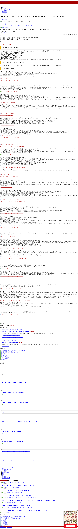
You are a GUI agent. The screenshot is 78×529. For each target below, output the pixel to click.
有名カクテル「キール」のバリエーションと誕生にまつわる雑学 (14, 372)
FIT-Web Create (25, 528)
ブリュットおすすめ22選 (6, 44)
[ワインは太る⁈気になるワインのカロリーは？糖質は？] (40, 429)
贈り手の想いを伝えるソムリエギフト (7, 351)
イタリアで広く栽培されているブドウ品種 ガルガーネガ (16, 495)
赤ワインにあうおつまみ (6, 478)
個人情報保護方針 (3, 527)
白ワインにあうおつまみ (6, 477)
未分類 (3, 475)
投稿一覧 (11, 325)
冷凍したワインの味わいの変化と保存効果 (10, 342)
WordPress (33, 528)
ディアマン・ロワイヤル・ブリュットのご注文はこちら (9, 80)
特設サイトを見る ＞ (5, 27)
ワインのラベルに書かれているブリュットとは (10, 42)
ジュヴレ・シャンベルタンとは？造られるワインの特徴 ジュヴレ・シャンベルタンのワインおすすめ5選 (28, 500)
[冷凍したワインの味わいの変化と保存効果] (9, 340)
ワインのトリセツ (4, 355)
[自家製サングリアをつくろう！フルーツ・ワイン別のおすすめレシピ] (40, 400)
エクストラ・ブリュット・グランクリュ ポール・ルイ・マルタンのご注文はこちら (13, 201)
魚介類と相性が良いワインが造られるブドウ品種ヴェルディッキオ (19, 485)
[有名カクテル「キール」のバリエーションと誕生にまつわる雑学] (40, 371)
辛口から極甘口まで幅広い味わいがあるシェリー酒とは (16, 505)
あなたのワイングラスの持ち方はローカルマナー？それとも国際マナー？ (16, 451)
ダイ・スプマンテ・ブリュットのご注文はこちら (8, 102)
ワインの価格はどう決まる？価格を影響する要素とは (12, 337)
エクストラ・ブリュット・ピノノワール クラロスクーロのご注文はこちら (12, 126)
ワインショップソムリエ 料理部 (7, 467)
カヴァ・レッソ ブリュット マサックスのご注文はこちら (9, 137)
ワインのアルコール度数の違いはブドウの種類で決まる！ (13, 392)
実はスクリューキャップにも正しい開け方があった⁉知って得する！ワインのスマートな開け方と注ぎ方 (22, 412)
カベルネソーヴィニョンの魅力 (6, 357)
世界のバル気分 (3, 353)
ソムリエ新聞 (3, 359)
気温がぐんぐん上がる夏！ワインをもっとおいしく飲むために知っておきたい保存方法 (19, 460)
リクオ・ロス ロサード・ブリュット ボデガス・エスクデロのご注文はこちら (12, 248)
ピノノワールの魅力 (4, 358)
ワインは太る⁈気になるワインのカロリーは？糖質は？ (12, 431)
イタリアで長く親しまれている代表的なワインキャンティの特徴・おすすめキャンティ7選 (24, 510)
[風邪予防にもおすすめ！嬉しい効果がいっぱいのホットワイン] (40, 380)
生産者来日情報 (4, 476)
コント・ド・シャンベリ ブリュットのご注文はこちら (9, 176)
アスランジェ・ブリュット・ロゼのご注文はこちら (8, 188)
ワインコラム (4, 11)
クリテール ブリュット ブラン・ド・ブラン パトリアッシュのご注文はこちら (13, 258)
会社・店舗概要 (9, 527)
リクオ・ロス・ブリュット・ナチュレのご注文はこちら (9, 227)
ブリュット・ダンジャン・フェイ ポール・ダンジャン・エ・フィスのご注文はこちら (14, 277)
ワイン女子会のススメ (4, 356)
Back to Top (2, 526)
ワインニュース (4, 12)
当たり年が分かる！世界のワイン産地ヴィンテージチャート (11, 352)
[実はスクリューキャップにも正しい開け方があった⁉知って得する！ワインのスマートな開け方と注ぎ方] (40, 410)
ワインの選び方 (4, 8)
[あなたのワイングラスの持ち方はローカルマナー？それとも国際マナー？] (40, 449)
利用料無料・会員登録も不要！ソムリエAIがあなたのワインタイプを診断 (13, 350)
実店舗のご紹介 (4, 473)
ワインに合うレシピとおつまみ (7, 9)
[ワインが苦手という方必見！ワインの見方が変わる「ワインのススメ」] (14, 329)
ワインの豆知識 (4, 10)
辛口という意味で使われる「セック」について (10, 43)
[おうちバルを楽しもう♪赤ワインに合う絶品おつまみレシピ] (40, 439)
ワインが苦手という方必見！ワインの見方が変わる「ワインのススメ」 (16, 331)
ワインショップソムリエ (10, 528)
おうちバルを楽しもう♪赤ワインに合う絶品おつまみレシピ (13, 441)
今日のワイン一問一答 (5, 472)
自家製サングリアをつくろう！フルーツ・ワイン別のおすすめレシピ (15, 402)
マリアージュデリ (4, 354)
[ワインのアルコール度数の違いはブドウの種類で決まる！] (40, 390)
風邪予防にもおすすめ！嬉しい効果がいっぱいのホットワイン (14, 382)
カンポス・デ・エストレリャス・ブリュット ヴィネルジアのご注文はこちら (12, 146)
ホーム (3, 7)
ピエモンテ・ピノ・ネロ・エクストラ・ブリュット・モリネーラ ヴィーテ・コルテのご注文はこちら (16, 300)
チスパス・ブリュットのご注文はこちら (6, 115)
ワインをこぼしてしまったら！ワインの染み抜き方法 (15, 490)
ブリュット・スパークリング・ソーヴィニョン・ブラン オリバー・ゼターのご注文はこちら (15, 167)
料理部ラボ (4, 474)
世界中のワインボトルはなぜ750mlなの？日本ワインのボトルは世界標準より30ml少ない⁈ (19, 421)
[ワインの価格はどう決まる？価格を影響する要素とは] (11, 335)
